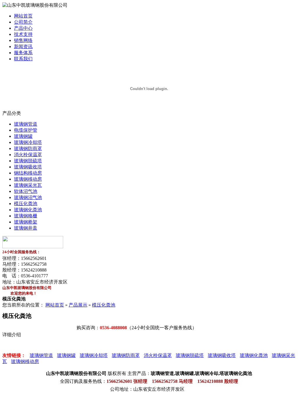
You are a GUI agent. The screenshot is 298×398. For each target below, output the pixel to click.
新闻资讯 (23, 46)
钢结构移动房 (28, 172)
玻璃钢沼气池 (28, 197)
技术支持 (23, 34)
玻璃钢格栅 (25, 215)
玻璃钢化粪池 (28, 209)
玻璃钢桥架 (25, 221)
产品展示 (78, 304)
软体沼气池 (25, 191)
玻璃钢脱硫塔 (28, 160)
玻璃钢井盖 (25, 228)
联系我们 (23, 58)
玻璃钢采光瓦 (28, 185)
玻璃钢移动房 (28, 179)
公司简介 (23, 22)
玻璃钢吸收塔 (28, 166)
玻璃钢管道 (25, 123)
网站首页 (23, 15)
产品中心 (23, 28)
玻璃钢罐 (23, 136)
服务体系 (23, 52)
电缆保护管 (25, 130)
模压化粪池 (25, 203)
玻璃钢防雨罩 (28, 148)
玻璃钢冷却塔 (28, 142)
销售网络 (23, 40)
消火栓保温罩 (28, 154)
